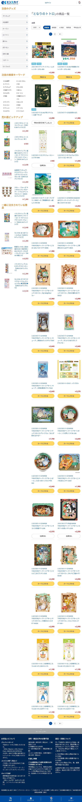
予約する (43, 77)
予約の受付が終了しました (43, 123)
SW (19, 84)
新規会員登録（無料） (41, 792)
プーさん (20, 108)
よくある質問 (45, 790)
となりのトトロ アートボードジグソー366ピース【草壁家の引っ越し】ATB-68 (42, 200)
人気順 (61, 27)
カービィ (20, 93)
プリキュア (7, 87)
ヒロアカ (7, 111)
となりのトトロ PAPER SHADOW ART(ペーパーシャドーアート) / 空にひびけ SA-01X (69, 200)
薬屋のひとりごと (21, 97)
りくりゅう (21, 111)
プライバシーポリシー (24, 790)
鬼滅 (5, 96)
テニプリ (7, 102)
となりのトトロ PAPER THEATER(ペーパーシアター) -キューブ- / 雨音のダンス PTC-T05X (42, 338)
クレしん (7, 108)
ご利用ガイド (36, 790)
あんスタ (20, 102)
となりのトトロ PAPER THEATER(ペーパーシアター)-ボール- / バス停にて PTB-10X (68, 430)
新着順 (47, 27)
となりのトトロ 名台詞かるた (67, 112)
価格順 (54, 27)
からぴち (7, 93)
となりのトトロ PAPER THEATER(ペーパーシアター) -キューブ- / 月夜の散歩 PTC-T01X (42, 385)
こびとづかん (21, 81)
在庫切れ (43, 165)
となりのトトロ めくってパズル (68, 383)
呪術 (19, 105)
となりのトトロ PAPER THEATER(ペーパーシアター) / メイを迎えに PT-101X (69, 478)
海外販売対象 (77, 790)
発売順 (68, 27)
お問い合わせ (55, 790)
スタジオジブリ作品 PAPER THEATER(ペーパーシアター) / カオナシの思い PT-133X (69, 525)
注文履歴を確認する (66, 790)
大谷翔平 (7, 81)
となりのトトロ (44, 13)
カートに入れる (69, 123)
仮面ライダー (8, 90)
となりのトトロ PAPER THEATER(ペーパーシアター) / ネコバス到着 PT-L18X (42, 525)
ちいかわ (20, 87)
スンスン (7, 105)
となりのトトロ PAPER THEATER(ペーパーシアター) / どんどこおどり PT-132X (42, 570)
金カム (20, 90)
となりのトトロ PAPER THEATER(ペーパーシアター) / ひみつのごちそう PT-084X (42, 245)
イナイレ (7, 84)
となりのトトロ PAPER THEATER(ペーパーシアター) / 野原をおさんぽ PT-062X (69, 245)
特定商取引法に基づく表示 (9, 790)
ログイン (48, 3)
